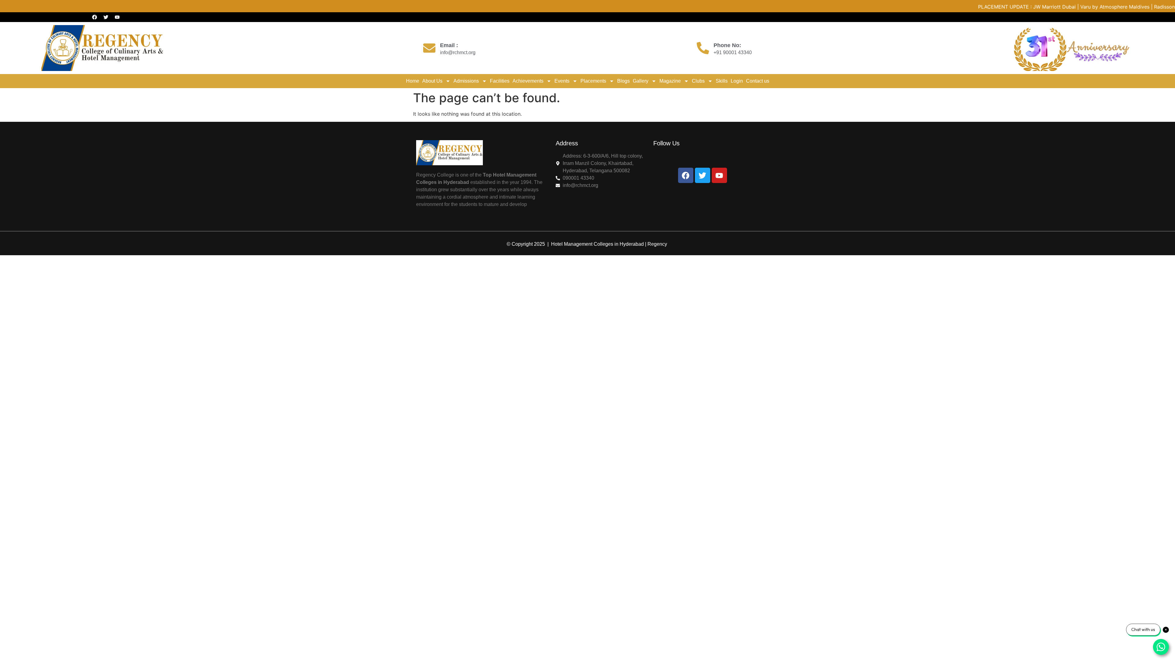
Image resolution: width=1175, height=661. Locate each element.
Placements (593, 81)
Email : (449, 45)
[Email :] (429, 48)
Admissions (466, 81)
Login (737, 81)
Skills (722, 81)
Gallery (640, 81)
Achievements (528, 81)
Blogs (623, 81)
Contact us (757, 81)
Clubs (698, 81)
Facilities (499, 81)
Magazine (670, 81)
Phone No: (727, 45)
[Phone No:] (703, 48)
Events (561, 81)
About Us (432, 81)
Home (412, 81)
